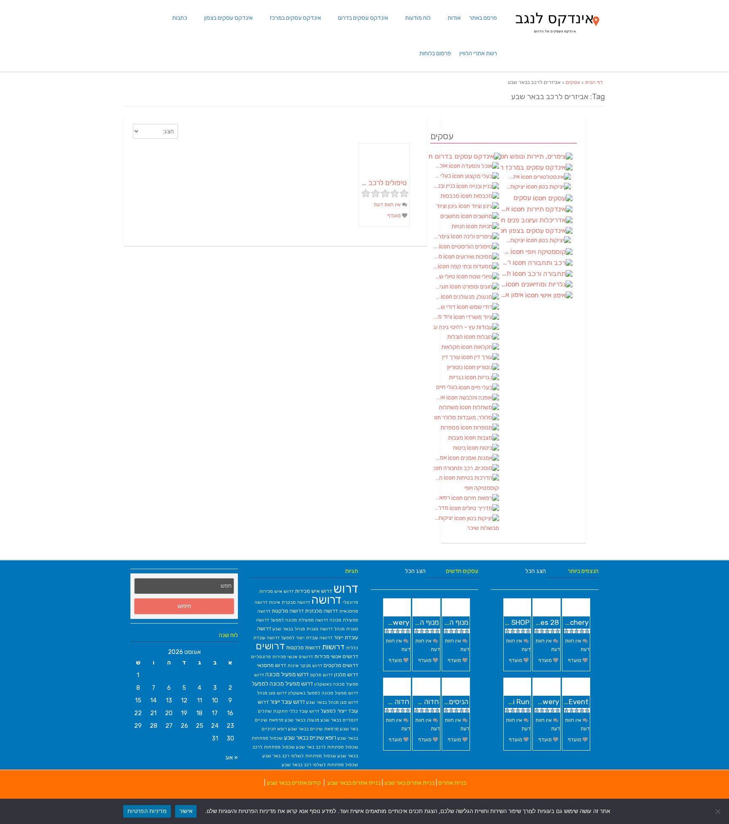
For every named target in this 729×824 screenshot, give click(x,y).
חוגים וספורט (442, 286)
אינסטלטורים (513, 176)
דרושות (333, 646)
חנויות (458, 226)
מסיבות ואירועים (438, 256)
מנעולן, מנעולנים (437, 296)
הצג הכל (415, 571)
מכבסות (450, 196)
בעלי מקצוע (443, 175)
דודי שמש (445, 307)
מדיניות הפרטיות (147, 811)
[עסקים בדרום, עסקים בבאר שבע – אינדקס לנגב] (557, 35)
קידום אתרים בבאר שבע (294, 782)
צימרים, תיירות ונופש (536, 156)
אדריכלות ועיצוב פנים (536, 220)
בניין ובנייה (445, 185)
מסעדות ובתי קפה (436, 266)
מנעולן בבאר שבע (302, 720)
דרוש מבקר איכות (304, 665)
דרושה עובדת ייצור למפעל (306, 637)
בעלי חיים (447, 387)
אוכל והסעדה (441, 165)
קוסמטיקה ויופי (481, 488)
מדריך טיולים (442, 507)
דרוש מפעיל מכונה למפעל (282, 683)
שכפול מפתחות (267, 738)
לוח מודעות (418, 18)
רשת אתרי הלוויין (478, 53)
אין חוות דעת (388, 205)
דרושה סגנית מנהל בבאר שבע (303, 629)
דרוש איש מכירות (313, 591)
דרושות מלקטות (303, 647)
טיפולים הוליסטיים (436, 246)
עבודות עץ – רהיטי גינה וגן (466, 327)
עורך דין (452, 357)
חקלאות (451, 347)
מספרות (450, 427)
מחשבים (450, 216)
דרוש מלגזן (346, 674)
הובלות (455, 336)
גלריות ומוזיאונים (503, 284)
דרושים (270, 646)
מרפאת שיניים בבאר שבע (313, 729)
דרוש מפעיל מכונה (287, 674)
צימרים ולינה (442, 236)
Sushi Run (513, 701)
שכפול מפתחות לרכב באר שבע (327, 747)
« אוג (231, 757)
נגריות (457, 377)
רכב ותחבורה (507, 262)
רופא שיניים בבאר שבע (310, 737)
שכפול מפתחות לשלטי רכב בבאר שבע (320, 764)
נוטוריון (455, 367)
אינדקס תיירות (506, 209)
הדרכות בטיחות (439, 477)
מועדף (394, 216)
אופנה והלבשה (440, 397)
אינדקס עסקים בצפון (228, 18)
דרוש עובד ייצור (287, 701)
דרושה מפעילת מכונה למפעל (299, 620)
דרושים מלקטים (341, 665)
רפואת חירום (442, 497)
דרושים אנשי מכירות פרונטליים (282, 656)
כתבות (179, 18)
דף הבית (594, 82)
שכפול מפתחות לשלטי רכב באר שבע (299, 756)
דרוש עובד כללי (304, 711)
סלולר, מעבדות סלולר (466, 417)
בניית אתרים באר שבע (409, 782)
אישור (185, 811)
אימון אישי (513, 295)
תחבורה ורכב (507, 273)
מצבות (456, 437)
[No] (718, 811)
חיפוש (184, 606)
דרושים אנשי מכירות (336, 656)
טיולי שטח (445, 276)
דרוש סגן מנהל (272, 693)
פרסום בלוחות (435, 53)
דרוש (345, 588)
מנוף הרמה (452, 622)
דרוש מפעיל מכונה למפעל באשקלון (323, 693)
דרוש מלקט (321, 675)
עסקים (573, 82)
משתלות (449, 407)
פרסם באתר (483, 18)
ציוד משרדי (444, 316)
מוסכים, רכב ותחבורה (466, 468)
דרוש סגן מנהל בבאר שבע (332, 702)
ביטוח (460, 447)
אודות (454, 18)
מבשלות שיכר (483, 528)
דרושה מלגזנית (321, 611)
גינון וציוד (447, 206)
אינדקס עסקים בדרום (363, 18)
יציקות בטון (444, 517)
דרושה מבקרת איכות (289, 602)
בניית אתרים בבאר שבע (354, 782)
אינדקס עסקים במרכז (295, 18)
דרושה (326, 600)
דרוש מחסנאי (271, 665)
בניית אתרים (452, 782)
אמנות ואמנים (441, 457)
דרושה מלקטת (288, 611)
